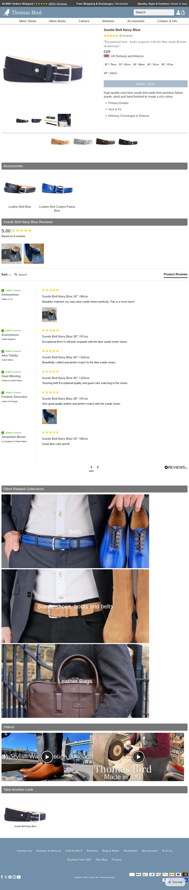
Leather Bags (75, 681)
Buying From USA (79, 859)
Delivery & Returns (48, 850)
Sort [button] (4, 274)
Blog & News (110, 850)
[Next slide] (81, 66)
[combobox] (154, 12)
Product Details (118, 103)
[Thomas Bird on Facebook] (2, 877)
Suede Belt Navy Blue (25, 826)
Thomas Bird (93, 877)
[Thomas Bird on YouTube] (19, 877)
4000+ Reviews (58, 3)
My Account (150, 850)
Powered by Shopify (107, 877)
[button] (11, 254)
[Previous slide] (5, 66)
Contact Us (24, 850)
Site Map (101, 859)
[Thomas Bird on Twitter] (5, 877)
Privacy (117, 859)
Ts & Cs (167, 850)
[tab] (176, 275)
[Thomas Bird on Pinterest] (10, 877)
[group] (20, 231)
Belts (75, 532)
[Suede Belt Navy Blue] (23, 120)
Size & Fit (114, 109)
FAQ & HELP (74, 850)
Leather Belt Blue (19, 206)
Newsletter (131, 850)
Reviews (92, 850)
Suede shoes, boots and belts (75, 606)
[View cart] (183, 12)
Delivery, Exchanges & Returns (128, 115)
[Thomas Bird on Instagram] (14, 877)
